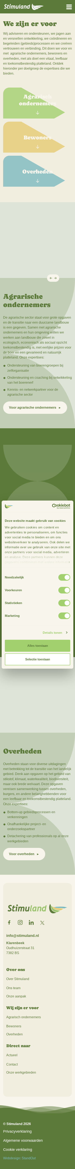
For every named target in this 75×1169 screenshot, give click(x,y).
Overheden (14, 1034)
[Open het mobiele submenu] (69, 7)
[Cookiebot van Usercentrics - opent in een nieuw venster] (53, 506)
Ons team (13, 988)
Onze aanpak (16, 996)
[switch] (64, 590)
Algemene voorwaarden (23, 1140)
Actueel (12, 1055)
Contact (12, 1064)
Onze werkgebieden (21, 1072)
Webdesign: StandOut (19, 1158)
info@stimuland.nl (22, 936)
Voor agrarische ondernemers (32, 407)
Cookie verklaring (17, 1150)
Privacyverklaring (17, 1131)
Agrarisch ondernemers (23, 1017)
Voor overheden (21, 854)
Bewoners (13, 1026)
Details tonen (52, 632)
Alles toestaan (37, 645)
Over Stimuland (17, 979)
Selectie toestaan (37, 659)
